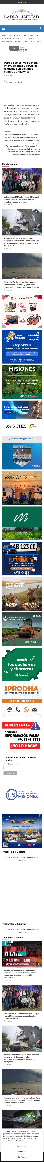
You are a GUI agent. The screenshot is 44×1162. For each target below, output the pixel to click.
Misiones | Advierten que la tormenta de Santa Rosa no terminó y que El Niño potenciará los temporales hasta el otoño (21, 284)
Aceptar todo (22, 1146)
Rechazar (22, 1151)
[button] (4, 28)
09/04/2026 (9, 75)
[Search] (40, 28)
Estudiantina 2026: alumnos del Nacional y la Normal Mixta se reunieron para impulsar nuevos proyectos (21, 199)
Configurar (22, 1157)
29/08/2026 (9, 205)
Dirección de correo (11, 764)
